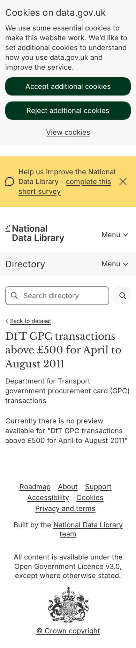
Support (98, 487)
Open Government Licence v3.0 (67, 566)
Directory (25, 264)
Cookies (90, 497)
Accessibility (48, 497)
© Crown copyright (68, 631)
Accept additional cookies (68, 86)
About (68, 487)
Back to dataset (30, 320)
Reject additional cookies (68, 110)
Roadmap (35, 487)
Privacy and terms (65, 508)
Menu (110, 235)
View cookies (68, 132)
